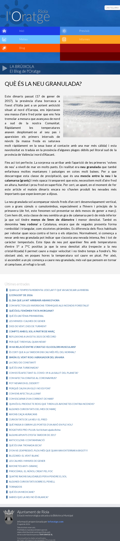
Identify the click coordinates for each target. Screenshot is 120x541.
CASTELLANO (112, 7)
